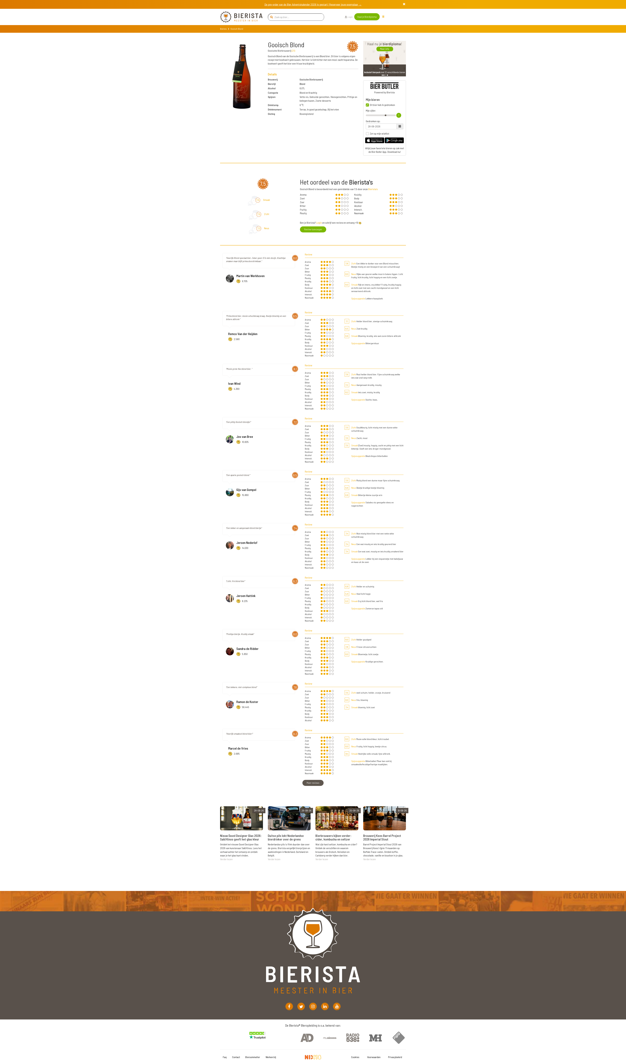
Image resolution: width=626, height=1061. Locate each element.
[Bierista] (239, 17)
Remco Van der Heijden (242, 334)
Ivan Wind (234, 383)
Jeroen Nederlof (246, 543)
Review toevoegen (313, 229)
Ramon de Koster (247, 702)
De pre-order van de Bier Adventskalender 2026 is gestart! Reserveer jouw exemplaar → (313, 4)
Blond (302, 83)
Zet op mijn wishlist (379, 133)
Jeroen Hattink (245, 596)
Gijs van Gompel (246, 490)
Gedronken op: (373, 121)
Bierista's (373, 189)
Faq (225, 1057)
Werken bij (271, 1057)
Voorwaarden (373, 1057)
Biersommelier (252, 1057)
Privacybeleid (395, 1057)
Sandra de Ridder (247, 649)
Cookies (355, 1057)
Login (350, 16)
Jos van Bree (244, 436)
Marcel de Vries (238, 748)
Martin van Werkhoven (250, 276)
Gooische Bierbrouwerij (311, 79)
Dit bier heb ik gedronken (382, 104)
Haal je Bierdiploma (367, 16)
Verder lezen (226, 859)
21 (293, 50)
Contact (236, 1057)
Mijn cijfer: (371, 110)
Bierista (223, 29)
